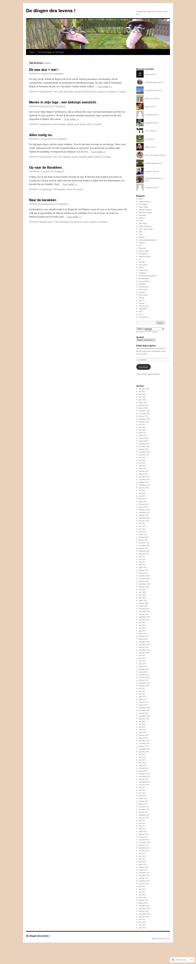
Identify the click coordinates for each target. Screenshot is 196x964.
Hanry (141, 220)
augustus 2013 (144, 817)
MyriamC (148, 171)
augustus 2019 (144, 619)
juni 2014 (142, 790)
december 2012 (144, 839)
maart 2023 (143, 501)
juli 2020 (142, 589)
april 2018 (142, 663)
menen (93, 91)
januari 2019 (143, 639)
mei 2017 (142, 694)
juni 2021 (142, 559)
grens (76, 124)
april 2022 (142, 531)
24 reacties (78, 189)
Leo (140, 245)
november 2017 (144, 677)
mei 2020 (142, 595)
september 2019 (144, 617)
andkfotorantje (150, 163)
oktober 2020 (143, 581)
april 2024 (142, 465)
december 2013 (144, 806)
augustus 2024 (144, 454)
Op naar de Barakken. (46, 167)
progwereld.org (144, 281)
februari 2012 (144, 867)
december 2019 (144, 608)
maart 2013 (143, 831)
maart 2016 (143, 732)
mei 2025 (142, 430)
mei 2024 (142, 463)
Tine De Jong (144, 306)
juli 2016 (142, 721)
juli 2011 (142, 886)
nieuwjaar (83, 156)
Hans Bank (143, 223)
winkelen (93, 221)
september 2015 (144, 749)
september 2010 (144, 914)
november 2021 (144, 545)
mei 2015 (142, 760)
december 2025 (144, 410)
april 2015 (142, 762)
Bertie (141, 198)
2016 (66, 91)
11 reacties (121, 91)
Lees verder (104, 86)
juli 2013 (142, 820)
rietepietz (142, 292)
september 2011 (144, 881)
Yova (141, 314)
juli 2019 (142, 622)
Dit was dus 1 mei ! (43, 69)
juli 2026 (142, 391)
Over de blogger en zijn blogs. (51, 52)
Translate (155, 331)
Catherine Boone (145, 201)
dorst (80, 221)
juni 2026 (142, 394)
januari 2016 (143, 738)
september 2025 (144, 419)
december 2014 (144, 773)
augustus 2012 (144, 850)
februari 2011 (144, 900)
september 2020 (144, 584)
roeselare (111, 91)
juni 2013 (142, 823)
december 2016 (144, 707)
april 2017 (142, 696)
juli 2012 (142, 853)
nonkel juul (101, 91)
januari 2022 (143, 540)
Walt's (147, 106)
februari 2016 (144, 735)
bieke (71, 91)
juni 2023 (142, 493)
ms (146, 139)
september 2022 (144, 518)
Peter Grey (149, 98)
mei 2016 (142, 727)
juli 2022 (142, 523)
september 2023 (144, 485)
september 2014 (144, 782)
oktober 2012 (143, 845)
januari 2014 (143, 804)
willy (140, 311)
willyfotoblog (150, 90)
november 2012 (144, 842)
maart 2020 (143, 600)
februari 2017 (144, 702)
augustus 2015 (144, 751)
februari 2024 (144, 471)
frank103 (142, 218)
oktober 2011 (143, 878)
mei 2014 (142, 793)
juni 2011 (142, 889)
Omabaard (142, 273)
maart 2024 (143, 468)
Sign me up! (143, 367)
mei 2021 (142, 562)
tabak (89, 124)
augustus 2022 (144, 520)
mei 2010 (142, 925)
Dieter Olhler (143, 207)
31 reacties (106, 156)
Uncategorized (46, 91)
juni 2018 (142, 658)
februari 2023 (144, 504)
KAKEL (142, 237)
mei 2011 (142, 892)
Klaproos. (142, 242)
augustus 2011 (144, 883)
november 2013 (144, 809)
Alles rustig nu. (41, 134)
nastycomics (143, 264)
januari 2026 (143, 408)
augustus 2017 (144, 685)
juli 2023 (142, 490)
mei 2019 (142, 628)
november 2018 (144, 644)
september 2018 (144, 650)
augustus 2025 (144, 421)
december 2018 (144, 641)
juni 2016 (142, 724)
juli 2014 (142, 787)
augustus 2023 (144, 487)
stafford (91, 156)
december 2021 (144, 542)
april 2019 (142, 630)
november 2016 (144, 710)
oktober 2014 (143, 779)
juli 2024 (142, 457)
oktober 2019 (143, 614)
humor (50, 221)
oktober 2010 (143, 911)
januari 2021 (143, 573)
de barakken (64, 221)
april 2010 (142, 927)
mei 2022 (142, 529)
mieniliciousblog (145, 256)
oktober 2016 (143, 713)
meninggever (143, 253)
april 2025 (142, 432)
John (140, 231)
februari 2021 (144, 570)
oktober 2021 (143, 548)
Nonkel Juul (143, 270)
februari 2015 (144, 768)
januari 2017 (143, 705)
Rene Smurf (143, 289)
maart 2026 (143, 402)
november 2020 (144, 578)
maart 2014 (143, 798)
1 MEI (60, 91)
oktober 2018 (143, 647)
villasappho (143, 308)
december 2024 (144, 443)
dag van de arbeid (82, 91)
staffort (97, 156)
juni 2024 (142, 460)
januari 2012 (143, 870)
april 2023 (142, 498)
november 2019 (144, 611)
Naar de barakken (42, 200)
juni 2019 (142, 625)
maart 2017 (143, 699)
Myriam (142, 262)
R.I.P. (155, 74)
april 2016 (142, 729)
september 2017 (144, 683)
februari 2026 (144, 405)
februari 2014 (144, 801)
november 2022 (144, 512)
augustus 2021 (144, 553)
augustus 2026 (144, 388)
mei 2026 (142, 397)
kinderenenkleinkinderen (147, 240)
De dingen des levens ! (50, 10)
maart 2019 (143, 633)
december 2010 (144, 905)
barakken (62, 124)
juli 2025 (142, 424)
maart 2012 (143, 864)
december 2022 (144, 509)
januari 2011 (143, 903)
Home (32, 52)
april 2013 (142, 828)
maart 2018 (143, 666)
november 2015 (144, 743)
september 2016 (144, 716)
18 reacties (103, 221)
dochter (74, 221)
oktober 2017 (143, 680)
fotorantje (142, 215)
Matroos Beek (144, 251)
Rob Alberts (143, 295)
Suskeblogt (59, 73)
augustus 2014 (144, 784)
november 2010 (144, 908)
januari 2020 (143, 606)
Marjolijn (142, 248)
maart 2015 (143, 765)
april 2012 (142, 861)
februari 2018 (144, 669)
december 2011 (144, 872)
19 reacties (97, 124)
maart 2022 (143, 534)
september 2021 (144, 551)
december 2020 (144, 575)
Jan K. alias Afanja (152, 155)
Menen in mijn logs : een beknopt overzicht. (63, 102)
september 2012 (144, 848)
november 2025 (144, 413)
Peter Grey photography (147, 275)
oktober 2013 (143, 812)
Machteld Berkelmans (153, 178)
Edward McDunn (145, 209)
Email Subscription (146, 345)
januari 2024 (143, 474)
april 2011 (142, 894)
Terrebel (142, 303)
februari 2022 (144, 537)
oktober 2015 (143, 746)
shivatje (141, 297)
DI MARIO (143, 204)
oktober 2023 (143, 482)
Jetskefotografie (151, 82)
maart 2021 (143, 567)
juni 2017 (142, 691)
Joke (140, 234)
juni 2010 (142, 922)
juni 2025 (142, 427)
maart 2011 (143, 897)
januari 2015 (143, 771)
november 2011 (144, 875)
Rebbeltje (148, 122)
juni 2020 (142, 592)
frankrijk (70, 124)
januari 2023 (143, 507)
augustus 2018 (144, 652)
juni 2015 (142, 757)
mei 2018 (142, 661)
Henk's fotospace (145, 226)
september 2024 (144, 452)
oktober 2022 (143, 515)
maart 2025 (143, 435)
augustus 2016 (144, 718)
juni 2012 (142, 856)
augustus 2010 (144, 916)
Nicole (141, 267)
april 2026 (142, 399)
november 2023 (144, 479)
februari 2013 (144, 834)
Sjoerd (141, 300)
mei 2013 (142, 826)
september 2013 (144, 815)
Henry (147, 147)
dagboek (43, 221)
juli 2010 (142, 919)
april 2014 (142, 795)
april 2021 (142, 564)
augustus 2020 (144, 586)
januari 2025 (143, 441)
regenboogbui (144, 286)
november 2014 (144, 776)
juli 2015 (142, 754)
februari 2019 (144, 636)
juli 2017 (142, 688)
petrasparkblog (144, 278)
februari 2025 (144, 438)
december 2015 (144, 740)
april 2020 (142, 597)
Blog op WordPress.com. (161, 938)
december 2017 (144, 674)
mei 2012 (142, 859)
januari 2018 (143, 672)
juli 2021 (142, 556)
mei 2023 (142, 496)
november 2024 (144, 446)
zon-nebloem (143, 317)
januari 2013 (143, 837)
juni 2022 (142, 526)
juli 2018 (142, 655)
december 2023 (144, 476)
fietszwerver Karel (145, 212)
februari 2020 (144, 603)
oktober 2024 (143, 449)
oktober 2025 (143, 416)
